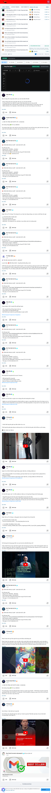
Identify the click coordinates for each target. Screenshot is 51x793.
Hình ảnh (21, 62)
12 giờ (7, 610)
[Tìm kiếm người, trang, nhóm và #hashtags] (48, 2)
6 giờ (7, 303)
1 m (7, 96)
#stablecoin (19, 478)
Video (28, 62)
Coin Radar (9, 209)
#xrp (16, 382)
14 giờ (7, 755)
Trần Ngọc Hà (36, 14)
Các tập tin (45, 62)
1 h (6, 142)
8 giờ (7, 349)
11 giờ (7, 587)
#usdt (19, 501)
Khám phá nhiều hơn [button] (10, 790)
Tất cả (4, 62)
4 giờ (7, 234)
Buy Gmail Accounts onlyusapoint (14, 753)
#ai (16, 478)
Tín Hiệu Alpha (9, 256)
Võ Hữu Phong (37, 12)
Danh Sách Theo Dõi (44, 66)
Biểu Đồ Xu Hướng (36, 66)
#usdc (16, 501)
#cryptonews (12, 314)
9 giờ (7, 468)
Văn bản (12, 62)
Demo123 (35, 51)
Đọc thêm (4, 109)
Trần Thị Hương (37, 9)
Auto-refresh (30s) (40, 54)
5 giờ (7, 280)
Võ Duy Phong (36, 17)
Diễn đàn (10, 54)
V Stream (8, 417)
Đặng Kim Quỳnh (37, 19)
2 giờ (7, 165)
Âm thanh (36, 62)
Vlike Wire (8, 94)
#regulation (17, 314)
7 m (7, 119)
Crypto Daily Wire (10, 117)
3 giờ (7, 188)
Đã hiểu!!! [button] (44, 789)
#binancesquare (5, 314)
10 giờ (7, 537)
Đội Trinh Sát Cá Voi (11, 140)
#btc (16, 404)
